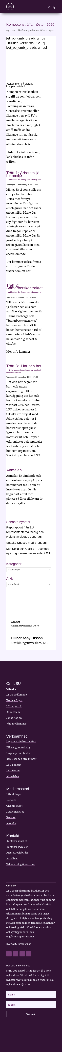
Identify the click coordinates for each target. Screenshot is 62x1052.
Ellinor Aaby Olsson (27, 638)
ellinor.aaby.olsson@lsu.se (25, 625)
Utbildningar (13, 794)
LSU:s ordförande (16, 694)
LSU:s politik (14, 706)
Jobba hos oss (14, 718)
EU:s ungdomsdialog (18, 747)
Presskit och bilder (17, 852)
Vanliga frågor (14, 700)
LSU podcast (13, 765)
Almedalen (12, 776)
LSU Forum (13, 770)
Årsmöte (11, 823)
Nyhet (51, 30)
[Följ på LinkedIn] (22, 953)
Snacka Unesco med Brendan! (26, 542)
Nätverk (44, 30)
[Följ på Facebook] (9, 953)
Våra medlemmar (16, 723)
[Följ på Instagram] (28, 953)
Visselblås (12, 858)
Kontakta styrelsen (17, 847)
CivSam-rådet (14, 806)
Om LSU (11, 689)
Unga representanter (18, 753)
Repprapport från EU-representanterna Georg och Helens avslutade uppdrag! (25, 532)
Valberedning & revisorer (20, 864)
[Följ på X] (15, 953)
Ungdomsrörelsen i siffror (21, 741)
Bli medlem (13, 712)
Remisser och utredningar (21, 759)
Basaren (11, 817)
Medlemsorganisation (28, 30)
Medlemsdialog (15, 812)
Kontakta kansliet (16, 841)
